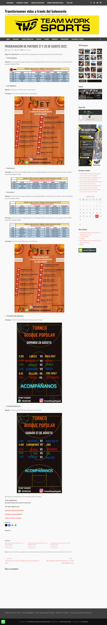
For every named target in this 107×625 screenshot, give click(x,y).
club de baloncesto (48, 552)
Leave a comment (26, 50)
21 (93, 213)
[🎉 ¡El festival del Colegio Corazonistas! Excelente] (81, 69)
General (14, 552)
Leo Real (18, 50)
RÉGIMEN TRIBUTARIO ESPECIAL (55, 3)
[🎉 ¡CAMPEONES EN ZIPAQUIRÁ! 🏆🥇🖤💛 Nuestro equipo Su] (99, 51)
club (43, 552)
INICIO (8, 39)
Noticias (19, 552)
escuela (55, 552)
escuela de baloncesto (63, 552)
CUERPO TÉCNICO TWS (27, 39)
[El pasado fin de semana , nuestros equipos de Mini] (87, 51)
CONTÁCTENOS (64, 39)
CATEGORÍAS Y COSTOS (78, 39)
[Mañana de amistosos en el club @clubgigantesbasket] (93, 69)
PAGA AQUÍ (69, 3)
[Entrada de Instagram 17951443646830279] (87, 63)
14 (93, 209)
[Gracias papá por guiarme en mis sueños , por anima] (93, 75)
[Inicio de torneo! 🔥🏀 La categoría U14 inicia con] (93, 63)
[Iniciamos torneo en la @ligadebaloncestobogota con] (99, 63)
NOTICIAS (38, 39)
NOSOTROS (16, 39)
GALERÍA (46, 39)
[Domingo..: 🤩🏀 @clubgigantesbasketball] (87, 69)
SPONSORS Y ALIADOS (22, 3)
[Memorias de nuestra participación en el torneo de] (99, 75)
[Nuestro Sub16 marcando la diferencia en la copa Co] (93, 57)
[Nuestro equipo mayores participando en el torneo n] (99, 69)
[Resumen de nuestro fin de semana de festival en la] (81, 75)
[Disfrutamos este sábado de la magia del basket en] (87, 75)
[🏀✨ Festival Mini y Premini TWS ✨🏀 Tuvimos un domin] (81, 51)
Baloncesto (9, 552)
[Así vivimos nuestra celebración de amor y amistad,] (99, 57)
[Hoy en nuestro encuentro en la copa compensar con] (81, 63)
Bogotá (39, 552)
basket (30, 552)
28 (93, 216)
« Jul (80, 224)
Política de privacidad (65, 621)
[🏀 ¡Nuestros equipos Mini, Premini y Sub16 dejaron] (81, 57)
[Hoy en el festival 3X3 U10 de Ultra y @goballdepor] (87, 57)
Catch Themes (84, 621)
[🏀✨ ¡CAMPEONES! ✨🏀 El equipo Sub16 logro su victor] (93, 51)
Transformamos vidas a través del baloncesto (35, 11)
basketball (34, 552)
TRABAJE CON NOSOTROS (37, 3)
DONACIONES (10, 3)
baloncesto (25, 552)
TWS (70, 552)
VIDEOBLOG (55, 39)
